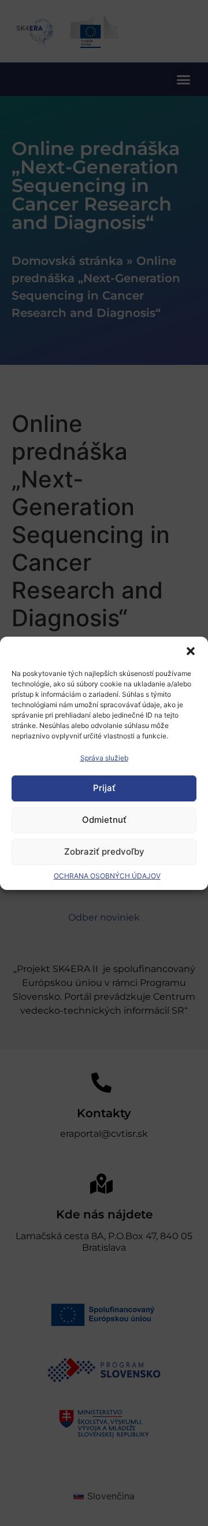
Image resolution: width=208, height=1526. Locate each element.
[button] (190, 651)
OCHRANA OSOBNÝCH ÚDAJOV (107, 875)
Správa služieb (104, 757)
